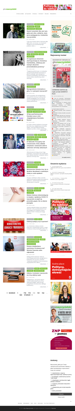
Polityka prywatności (49, 403)
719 (29, 293)
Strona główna (20, 13)
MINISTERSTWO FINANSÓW (33, 239)
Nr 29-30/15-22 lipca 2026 (57, 182)
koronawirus (42, 134)
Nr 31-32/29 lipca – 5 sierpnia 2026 (59, 178)
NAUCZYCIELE (30, 26)
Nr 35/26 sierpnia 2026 (58, 96)
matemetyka (30, 137)
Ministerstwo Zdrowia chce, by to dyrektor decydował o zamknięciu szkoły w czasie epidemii (37, 171)
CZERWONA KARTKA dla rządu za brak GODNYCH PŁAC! (60, 92)
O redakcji (34, 13)
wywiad (36, 139)
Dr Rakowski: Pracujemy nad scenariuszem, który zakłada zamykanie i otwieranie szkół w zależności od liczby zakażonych (37, 145)
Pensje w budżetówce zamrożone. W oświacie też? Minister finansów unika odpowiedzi (36, 249)
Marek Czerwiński (39, 24)
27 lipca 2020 (31, 223)
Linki (32, 403)
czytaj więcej (43, 47)
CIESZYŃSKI (37, 162)
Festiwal (30, 111)
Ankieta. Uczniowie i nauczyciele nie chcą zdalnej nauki (37, 274)
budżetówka (38, 237)
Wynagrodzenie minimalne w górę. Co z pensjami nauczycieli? (37, 90)
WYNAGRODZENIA (31, 86)
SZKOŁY (44, 137)
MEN (36, 219)
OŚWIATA (37, 26)
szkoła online (31, 28)
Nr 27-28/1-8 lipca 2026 (57, 188)
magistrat (30, 190)
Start (43, 111)
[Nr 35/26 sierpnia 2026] (61, 73)
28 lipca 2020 (31, 93)
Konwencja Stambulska (40, 51)
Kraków (42, 188)
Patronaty (41, 13)
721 (38, 293)
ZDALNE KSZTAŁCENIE (32, 167)
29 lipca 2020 (31, 39)
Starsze (27, 295)
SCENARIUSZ (38, 137)
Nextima (53, 408)
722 (43, 293)
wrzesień (30, 139)
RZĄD (40, 219)
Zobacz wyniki (61, 397)
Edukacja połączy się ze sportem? (37, 221)
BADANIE (37, 268)
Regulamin (40, 403)
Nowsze (12, 293)
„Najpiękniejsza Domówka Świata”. (35, 109)
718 (25, 293)
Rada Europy (31, 56)
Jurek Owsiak (37, 111)
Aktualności (28, 13)
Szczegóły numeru (66, 157)
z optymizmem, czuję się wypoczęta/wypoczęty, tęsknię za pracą (60, 373)
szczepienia (30, 192)
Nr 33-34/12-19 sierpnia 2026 (58, 172)
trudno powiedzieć (56, 390)
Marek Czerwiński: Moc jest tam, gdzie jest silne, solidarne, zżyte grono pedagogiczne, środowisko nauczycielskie (37, 34)
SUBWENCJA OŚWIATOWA (33, 241)
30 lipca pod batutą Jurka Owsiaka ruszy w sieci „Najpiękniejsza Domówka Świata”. (35, 117)
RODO (35, 403)
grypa (36, 188)
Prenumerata (53, 13)
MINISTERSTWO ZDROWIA (33, 164)
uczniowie (38, 28)
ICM (36, 134)
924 (21, 295)
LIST (28, 54)
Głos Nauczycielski (28, 408)
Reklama (47, 13)
